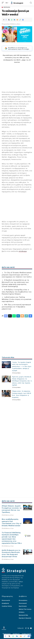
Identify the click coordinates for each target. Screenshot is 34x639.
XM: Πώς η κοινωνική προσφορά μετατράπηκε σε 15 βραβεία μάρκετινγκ (16, 307)
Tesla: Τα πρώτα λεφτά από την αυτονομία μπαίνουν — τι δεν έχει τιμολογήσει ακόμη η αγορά (21, 366)
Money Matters (17, 373)
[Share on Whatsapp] (11, 19)
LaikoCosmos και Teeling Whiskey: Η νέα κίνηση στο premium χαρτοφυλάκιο (16, 299)
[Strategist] (17, 3)
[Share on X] (9, 19)
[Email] (17, 19)
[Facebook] (26, 628)
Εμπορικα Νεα (6, 7)
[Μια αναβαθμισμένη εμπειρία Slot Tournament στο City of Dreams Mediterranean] (27, 521)
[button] (3, 3)
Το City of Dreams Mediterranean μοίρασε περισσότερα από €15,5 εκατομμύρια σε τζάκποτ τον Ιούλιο (17, 275)
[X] (28, 628)
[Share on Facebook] (6, 19)
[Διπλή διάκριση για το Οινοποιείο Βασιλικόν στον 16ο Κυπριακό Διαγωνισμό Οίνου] (27, 552)
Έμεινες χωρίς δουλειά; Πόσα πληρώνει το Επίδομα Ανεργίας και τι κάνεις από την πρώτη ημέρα (22, 381)
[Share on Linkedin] (14, 19)
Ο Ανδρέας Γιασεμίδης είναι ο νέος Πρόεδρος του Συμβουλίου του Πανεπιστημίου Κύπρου (16, 292)
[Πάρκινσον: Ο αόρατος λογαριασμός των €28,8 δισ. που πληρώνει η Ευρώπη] (6, 393)
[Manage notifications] (30, 635)
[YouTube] (31, 628)
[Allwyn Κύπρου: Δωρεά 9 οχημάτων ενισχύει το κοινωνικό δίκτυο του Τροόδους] (27, 507)
